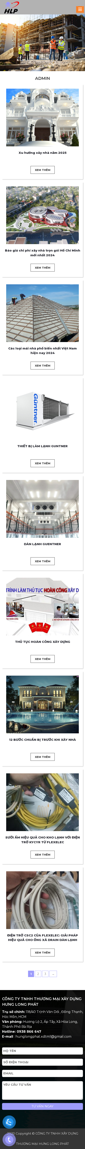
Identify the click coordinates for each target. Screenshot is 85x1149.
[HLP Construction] (10, 7)
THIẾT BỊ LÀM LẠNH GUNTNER (42, 446)
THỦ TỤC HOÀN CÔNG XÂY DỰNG (42, 642)
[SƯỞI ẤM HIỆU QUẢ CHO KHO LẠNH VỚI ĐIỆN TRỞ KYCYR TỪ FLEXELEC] (42, 802)
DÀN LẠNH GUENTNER (42, 544)
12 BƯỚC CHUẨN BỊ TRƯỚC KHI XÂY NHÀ (42, 740)
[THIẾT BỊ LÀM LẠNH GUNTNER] (42, 411)
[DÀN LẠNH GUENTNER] (42, 508)
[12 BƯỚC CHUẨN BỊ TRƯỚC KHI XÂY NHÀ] (42, 704)
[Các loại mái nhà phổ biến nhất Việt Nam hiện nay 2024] (42, 313)
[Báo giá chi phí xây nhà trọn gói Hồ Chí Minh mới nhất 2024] (42, 215)
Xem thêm (42, 170)
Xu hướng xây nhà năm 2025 (42, 153)
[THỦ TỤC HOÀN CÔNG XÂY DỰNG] (42, 606)
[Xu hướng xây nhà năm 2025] (42, 117)
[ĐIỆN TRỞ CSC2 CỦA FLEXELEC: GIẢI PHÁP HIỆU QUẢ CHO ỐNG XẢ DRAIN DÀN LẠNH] (42, 900)
